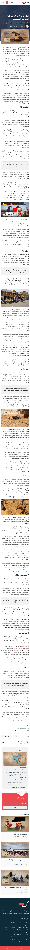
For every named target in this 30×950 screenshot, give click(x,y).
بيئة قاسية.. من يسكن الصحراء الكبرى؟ (18, 787)
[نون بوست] (24, 2)
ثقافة (20, 941)
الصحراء (24, 728)
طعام (20, 936)
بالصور (13, 939)
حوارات (13, 929)
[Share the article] (22, 23)
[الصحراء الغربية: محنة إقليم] (15, 824)
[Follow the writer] (18, 741)
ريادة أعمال (19, 929)
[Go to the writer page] (27, 742)
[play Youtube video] (15, 209)
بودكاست (13, 932)
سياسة (26, 922)
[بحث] (12, 2)
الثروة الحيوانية (24, 646)
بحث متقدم (6, 932)
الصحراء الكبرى (23, 725)
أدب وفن (19, 927)
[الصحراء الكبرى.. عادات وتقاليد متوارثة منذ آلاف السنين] (15, 878)
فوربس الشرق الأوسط (13, 550)
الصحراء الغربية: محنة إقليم (20, 834)
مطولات (13, 927)
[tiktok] (19, 918)
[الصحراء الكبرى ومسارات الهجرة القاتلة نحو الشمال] (15, 850)
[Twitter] (26, 919)
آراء (27, 929)
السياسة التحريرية (5, 929)
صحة (20, 939)
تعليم (27, 936)
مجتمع (26, 925)
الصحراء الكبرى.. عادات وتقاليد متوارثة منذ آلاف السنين (16, 785)
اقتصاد (19, 922)
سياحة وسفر (19, 932)
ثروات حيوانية (17, 650)
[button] (27, 2)
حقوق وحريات (25, 927)
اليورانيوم (9, 347)
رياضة (27, 934)
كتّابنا (7, 925)
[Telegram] (21, 919)
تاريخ (27, 932)
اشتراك (15, 807)
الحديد (18, 583)
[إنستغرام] (3, 742)
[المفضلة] (7, 2)
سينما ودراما (19, 934)
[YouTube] (24, 919)
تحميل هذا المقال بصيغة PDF (20, 730)
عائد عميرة (23, 26)
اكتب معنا (6, 927)
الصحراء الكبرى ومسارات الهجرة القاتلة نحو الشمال (16, 782)
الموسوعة (13, 936)
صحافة (19, 925)
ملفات (13, 925)
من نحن (6, 922)
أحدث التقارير (12, 922)
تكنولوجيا (26, 939)
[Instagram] (22, 919)
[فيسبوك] (5, 742)
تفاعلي (13, 934)
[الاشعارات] (10, 2)
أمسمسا (21, 555)
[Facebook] (27, 919)
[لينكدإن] (2, 742)
